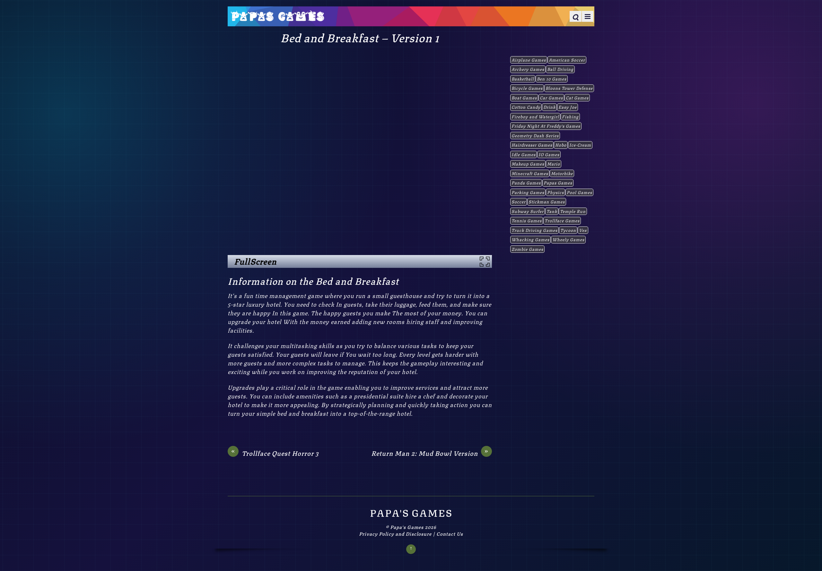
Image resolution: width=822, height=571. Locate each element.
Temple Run (573, 211)
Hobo (560, 144)
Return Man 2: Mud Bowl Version (429, 452)
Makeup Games (528, 163)
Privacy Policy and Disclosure (395, 533)
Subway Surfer (528, 211)
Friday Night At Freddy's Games (546, 126)
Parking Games (528, 192)
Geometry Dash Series (535, 135)
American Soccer (567, 59)
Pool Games (579, 192)
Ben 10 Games (551, 78)
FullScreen (255, 261)
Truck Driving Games (534, 230)
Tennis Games (527, 220)
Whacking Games (530, 239)
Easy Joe (567, 107)
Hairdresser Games (532, 144)
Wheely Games (568, 239)
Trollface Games (562, 220)
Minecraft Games (530, 173)
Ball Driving (560, 69)
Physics (555, 192)
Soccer (519, 201)
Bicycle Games (527, 88)
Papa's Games (407, 526)
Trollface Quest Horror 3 (275, 452)
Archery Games (528, 69)
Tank (552, 211)
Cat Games (577, 97)
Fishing (570, 116)
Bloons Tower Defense (569, 88)
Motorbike (562, 173)
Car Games (551, 97)
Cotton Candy (526, 107)
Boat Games (524, 97)
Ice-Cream (580, 144)
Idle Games (524, 154)
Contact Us (449, 533)
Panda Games (526, 182)
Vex (583, 230)
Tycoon (568, 230)
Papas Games (558, 182)
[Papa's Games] (277, 17)
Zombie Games (527, 249)
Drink (549, 107)
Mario (553, 163)
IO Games (548, 154)
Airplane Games (529, 59)
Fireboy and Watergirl (535, 116)
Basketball (523, 78)
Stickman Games (547, 201)
